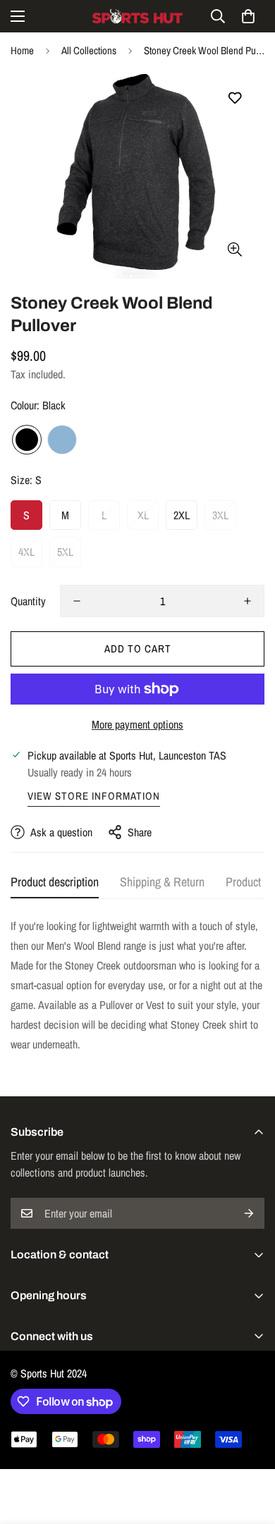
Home (22, 50)
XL (143, 515)
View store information (94, 795)
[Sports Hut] (137, 16)
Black (27, 440)
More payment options (137, 724)
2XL (181, 515)
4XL (26, 551)
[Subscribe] (248, 1213)
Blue (62, 440)
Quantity (28, 601)
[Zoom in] (234, 250)
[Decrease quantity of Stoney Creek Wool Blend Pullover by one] (77, 601)
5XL (65, 551)
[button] (248, 16)
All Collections (88, 50)
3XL (220, 515)
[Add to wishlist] (234, 98)
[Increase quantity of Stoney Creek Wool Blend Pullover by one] (247, 601)
